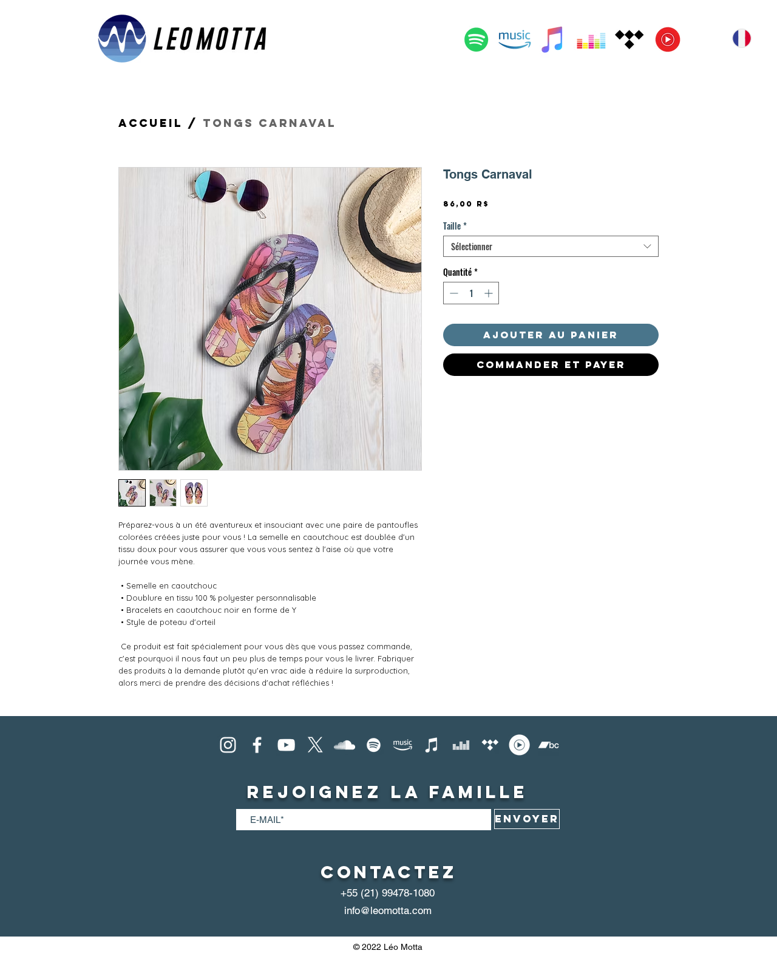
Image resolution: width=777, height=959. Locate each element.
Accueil (150, 123)
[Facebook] (257, 745)
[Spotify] (476, 39)
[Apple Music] (553, 39)
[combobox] (551, 246)
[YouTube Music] (668, 39)
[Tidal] (629, 39)
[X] (315, 745)
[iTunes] (432, 745)
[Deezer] (591, 39)
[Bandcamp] (548, 745)
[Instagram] (228, 745)
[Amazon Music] (515, 39)
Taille (455, 225)
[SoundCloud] (344, 745)
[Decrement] (452, 293)
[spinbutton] (471, 293)
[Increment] (489, 293)
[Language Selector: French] (747, 38)
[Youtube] (286, 745)
